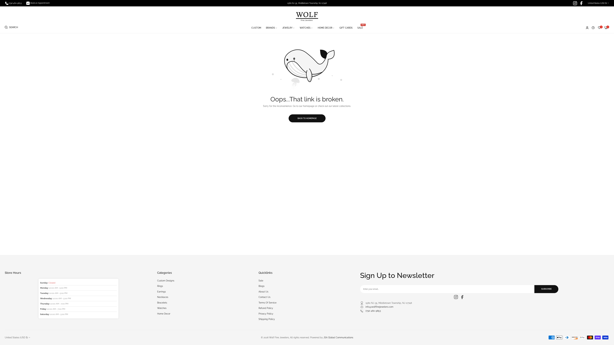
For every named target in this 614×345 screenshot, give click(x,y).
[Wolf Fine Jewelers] (307, 16)
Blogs (261, 286)
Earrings (161, 291)
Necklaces (162, 297)
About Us (263, 291)
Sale (261, 280)
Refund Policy (266, 308)
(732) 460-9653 (373, 311)
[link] (272, 27)
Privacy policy (266, 313)
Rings (160, 286)
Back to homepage (307, 118)
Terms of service (267, 302)
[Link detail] (575, 3)
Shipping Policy (267, 319)
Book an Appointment (40, 3)
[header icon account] (587, 28)
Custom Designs (165, 280)
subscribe (546, 289)
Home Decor (163, 313)
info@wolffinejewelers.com (379, 307)
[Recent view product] (593, 27)
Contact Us (264, 297)
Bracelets (162, 302)
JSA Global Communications (338, 337)
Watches (161, 308)
